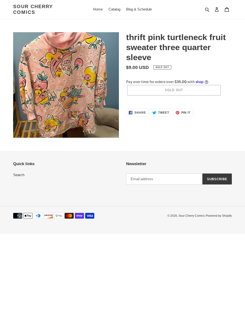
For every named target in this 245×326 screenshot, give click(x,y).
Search (18, 175)
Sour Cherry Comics (33, 9)
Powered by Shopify (219, 215)
